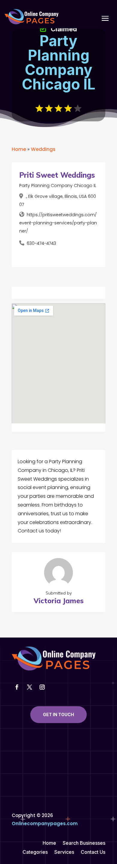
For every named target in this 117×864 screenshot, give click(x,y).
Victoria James (59, 600)
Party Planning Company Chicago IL (57, 185)
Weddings (43, 149)
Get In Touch (58, 714)
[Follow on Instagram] (42, 687)
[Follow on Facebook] (17, 687)
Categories (35, 852)
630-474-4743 (41, 243)
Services (64, 852)
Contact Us (93, 852)
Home (19, 149)
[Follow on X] (29, 687)
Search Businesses (84, 843)
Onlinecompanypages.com (45, 823)
